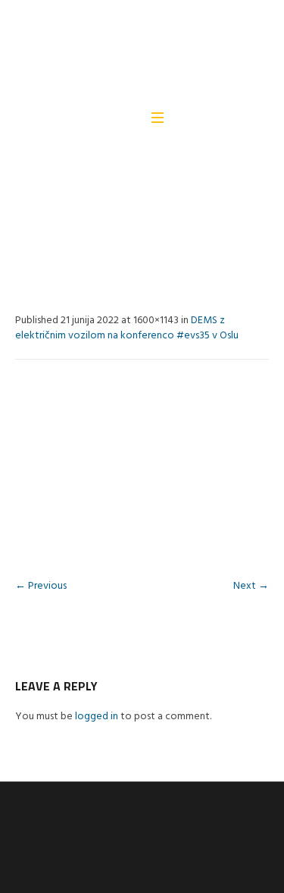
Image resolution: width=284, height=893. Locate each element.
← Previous (41, 586)
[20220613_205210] (142, 473)
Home (27, 222)
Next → (251, 586)
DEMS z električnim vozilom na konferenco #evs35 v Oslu (127, 328)
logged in (96, 716)
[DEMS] (141, 53)
